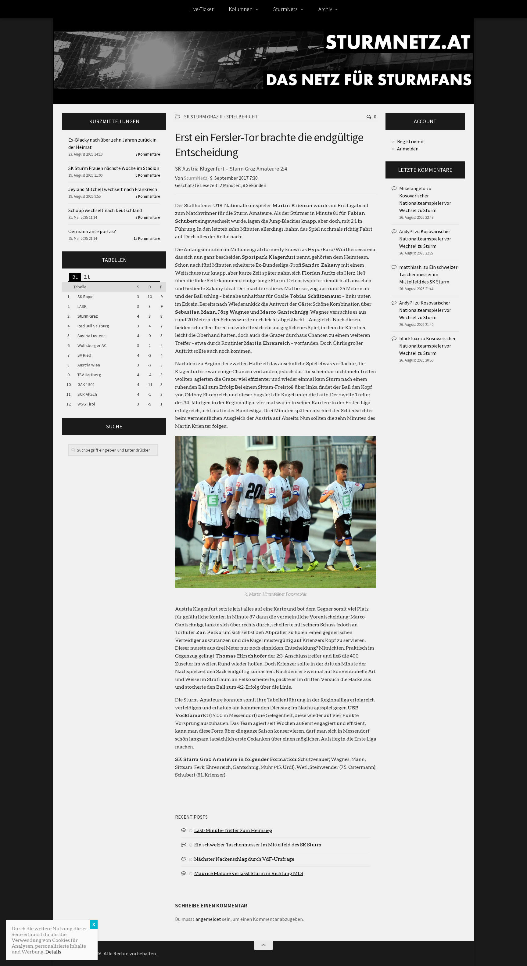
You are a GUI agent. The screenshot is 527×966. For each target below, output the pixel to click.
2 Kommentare (147, 154)
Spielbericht (242, 117)
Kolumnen (241, 9)
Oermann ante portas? (92, 231)
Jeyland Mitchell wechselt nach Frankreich (112, 189)
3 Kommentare (147, 196)
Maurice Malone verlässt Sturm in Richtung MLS (248, 873)
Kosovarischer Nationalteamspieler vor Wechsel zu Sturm (425, 203)
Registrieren (410, 141)
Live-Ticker (201, 9)
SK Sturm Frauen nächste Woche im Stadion (113, 168)
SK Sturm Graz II (203, 117)
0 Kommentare (147, 175)
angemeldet (208, 919)
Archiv (325, 9)
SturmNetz (285, 9)
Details (53, 951)
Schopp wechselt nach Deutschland (105, 210)
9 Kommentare (147, 217)
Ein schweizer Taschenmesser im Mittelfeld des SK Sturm (257, 844)
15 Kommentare (147, 238)
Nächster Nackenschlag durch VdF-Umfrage (244, 859)
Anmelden (407, 149)
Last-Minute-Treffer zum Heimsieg (233, 830)
